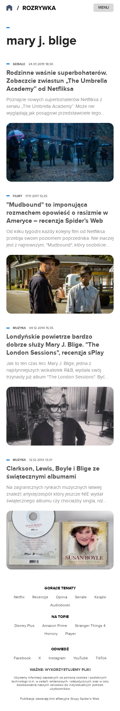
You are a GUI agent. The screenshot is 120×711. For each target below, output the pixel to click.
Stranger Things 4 (90, 625)
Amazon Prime (54, 625)
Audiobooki (60, 605)
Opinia (61, 597)
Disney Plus (24, 625)
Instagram (57, 658)
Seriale (81, 597)
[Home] (36, 8)
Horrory (51, 633)
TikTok (101, 658)
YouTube (80, 658)
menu (103, 7)
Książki (100, 597)
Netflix (19, 597)
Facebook (22, 658)
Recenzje (40, 597)
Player (70, 633)
